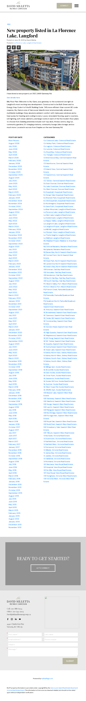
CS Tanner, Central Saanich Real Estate (59, 181)
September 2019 (15, 370)
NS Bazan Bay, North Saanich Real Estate (60, 252)
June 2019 (13, 378)
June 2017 (13, 435)
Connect (64, 5)
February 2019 (14, 390)
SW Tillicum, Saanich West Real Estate (59, 433)
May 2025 (13, 186)
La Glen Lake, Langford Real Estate (58, 215)
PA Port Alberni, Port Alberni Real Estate (60, 287)
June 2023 (13, 252)
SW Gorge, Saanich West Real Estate (58, 404)
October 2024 (15, 206)
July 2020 (13, 347)
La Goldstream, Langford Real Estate (59, 218)
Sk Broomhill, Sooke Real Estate (56, 370)
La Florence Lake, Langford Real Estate (27, 43)
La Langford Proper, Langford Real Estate (60, 226)
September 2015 (15, 493)
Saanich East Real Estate (54, 307)
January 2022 (14, 301)
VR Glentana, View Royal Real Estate (58, 464)
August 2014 (14, 519)
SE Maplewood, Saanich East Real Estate (60, 335)
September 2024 (16, 209)
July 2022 (13, 284)
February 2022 (15, 298)
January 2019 (14, 393)
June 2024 (13, 218)
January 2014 (14, 521)
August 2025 (14, 178)
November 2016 (15, 453)
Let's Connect (43, 568)
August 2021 (14, 312)
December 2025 (15, 166)
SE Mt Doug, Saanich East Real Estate (59, 338)
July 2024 (13, 215)
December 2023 (15, 235)
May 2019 (12, 381)
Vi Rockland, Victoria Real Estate (57, 461)
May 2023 (13, 255)
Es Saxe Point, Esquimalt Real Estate (58, 206)
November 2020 (15, 335)
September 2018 (15, 404)
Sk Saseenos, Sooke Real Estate (56, 378)
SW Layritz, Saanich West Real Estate (59, 407)
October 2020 (15, 338)
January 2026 (14, 163)
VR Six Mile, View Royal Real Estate (57, 470)
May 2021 (12, 321)
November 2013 (15, 527)
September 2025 (16, 175)
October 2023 (14, 241)
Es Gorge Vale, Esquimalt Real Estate (58, 195)
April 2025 (13, 189)
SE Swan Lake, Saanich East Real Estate (60, 350)
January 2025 (14, 198)
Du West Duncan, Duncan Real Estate (59, 189)
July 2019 (12, 375)
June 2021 (13, 318)
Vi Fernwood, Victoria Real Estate (57, 447)
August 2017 (14, 430)
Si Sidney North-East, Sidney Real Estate (60, 352)
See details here (13, 97)
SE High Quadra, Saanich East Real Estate (60, 332)
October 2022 (14, 275)
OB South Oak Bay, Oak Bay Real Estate (60, 281)
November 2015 (15, 487)
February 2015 (14, 513)
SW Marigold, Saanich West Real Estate (59, 410)
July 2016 (12, 464)
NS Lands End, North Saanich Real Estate (60, 264)
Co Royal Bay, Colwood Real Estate (58, 152)
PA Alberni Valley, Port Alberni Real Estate (60, 284)
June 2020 (13, 350)
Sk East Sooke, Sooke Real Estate (57, 372)
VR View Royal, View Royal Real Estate (59, 473)
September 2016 (15, 458)
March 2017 (13, 441)
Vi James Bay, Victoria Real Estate (57, 453)
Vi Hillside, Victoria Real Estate (56, 450)
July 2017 (12, 433)
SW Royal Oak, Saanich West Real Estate (60, 421)
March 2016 (13, 476)
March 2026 (14, 158)
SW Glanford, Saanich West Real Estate (59, 401)
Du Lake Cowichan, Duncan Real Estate (59, 186)
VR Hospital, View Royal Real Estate (58, 467)
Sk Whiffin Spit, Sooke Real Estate (57, 390)
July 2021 (12, 315)
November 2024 (15, 203)
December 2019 (15, 361)
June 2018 (13, 413)
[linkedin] (16, 619)
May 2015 (12, 504)
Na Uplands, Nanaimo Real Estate (57, 249)
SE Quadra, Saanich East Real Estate (58, 344)
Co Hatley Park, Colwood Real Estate (59, 143)
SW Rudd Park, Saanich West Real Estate (60, 424)
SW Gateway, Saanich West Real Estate (60, 398)
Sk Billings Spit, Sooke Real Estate (57, 367)
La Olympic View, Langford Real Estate (59, 232)
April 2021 (13, 324)
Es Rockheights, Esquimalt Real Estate (59, 203)
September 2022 (16, 278)
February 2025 (15, 195)
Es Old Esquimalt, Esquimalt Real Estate (60, 201)
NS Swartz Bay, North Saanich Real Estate (60, 266)
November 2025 (15, 169)
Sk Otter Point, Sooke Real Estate (57, 375)
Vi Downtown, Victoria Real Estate (58, 438)
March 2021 (13, 327)
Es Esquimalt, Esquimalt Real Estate (58, 192)
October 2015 (14, 490)
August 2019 (14, 372)
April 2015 (13, 507)
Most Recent (14, 140)
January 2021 (14, 330)
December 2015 (15, 484)
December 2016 (15, 450)
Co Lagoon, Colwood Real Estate (57, 146)
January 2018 (14, 424)
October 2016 (14, 456)
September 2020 (16, 341)
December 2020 (15, 332)
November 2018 (15, 398)
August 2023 (14, 246)
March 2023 (13, 261)
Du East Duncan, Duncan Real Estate (58, 183)
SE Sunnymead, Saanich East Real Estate (60, 347)
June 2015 (13, 501)
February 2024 (15, 229)
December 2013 (15, 524)
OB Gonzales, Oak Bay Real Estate (57, 272)
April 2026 (13, 155)
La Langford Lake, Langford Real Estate (59, 224)
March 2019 (13, 387)
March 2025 (14, 192)
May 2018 (12, 415)
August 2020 (14, 344)
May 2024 (13, 221)
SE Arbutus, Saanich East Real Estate (59, 309)
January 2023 (14, 266)
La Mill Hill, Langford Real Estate (56, 229)
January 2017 (14, 447)
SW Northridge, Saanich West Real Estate (60, 413)
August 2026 (14, 143)
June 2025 (13, 183)
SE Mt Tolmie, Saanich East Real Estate (59, 341)
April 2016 (13, 473)
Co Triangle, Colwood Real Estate (57, 155)
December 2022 (15, 269)
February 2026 (15, 160)
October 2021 (14, 307)
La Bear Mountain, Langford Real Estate (60, 209)
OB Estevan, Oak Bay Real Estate (57, 269)
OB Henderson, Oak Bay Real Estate (58, 275)
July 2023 (13, 249)
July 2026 (13, 146)
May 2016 (12, 470)
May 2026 (13, 152)
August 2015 (14, 496)
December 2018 (15, 395)
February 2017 (14, 444)
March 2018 (13, 421)
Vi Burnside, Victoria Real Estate (57, 435)
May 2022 (13, 289)
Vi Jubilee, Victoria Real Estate (56, 456)
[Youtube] (20, 619)
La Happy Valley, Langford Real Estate (59, 221)
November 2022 (15, 272)
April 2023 (13, 258)
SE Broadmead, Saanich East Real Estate (60, 312)
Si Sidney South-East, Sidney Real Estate (60, 358)
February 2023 (15, 264)
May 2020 (13, 352)
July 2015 (12, 499)
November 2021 (15, 304)
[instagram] (12, 619)
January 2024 (14, 232)
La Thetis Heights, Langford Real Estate (60, 235)
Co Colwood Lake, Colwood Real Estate (60, 140)
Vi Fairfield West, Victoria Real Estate (59, 444)
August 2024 (14, 212)
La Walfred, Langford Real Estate (57, 238)
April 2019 (13, 384)
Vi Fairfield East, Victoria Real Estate (58, 441)
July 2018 (12, 410)
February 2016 (14, 478)
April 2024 (13, 224)
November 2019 (15, 364)
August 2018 (14, 407)
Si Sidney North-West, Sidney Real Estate (60, 355)
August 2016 (14, 461)
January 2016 (14, 481)
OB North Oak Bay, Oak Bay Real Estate (59, 278)
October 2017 (14, 427)
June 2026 (13, 149)
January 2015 (14, 516)
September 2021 (15, 309)
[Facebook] (8, 619)
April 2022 (13, 292)
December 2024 (15, 201)
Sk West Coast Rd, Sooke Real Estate (59, 387)
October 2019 (14, 367)
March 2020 (14, 358)
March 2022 (13, 295)
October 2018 (14, 401)
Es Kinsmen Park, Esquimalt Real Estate (59, 198)
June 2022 (13, 287)
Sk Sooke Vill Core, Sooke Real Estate (59, 381)
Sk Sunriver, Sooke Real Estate (56, 384)
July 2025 (13, 181)
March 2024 (14, 226)
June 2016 (13, 467)
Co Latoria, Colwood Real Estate (57, 149)
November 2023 (15, 238)
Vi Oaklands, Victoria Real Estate (57, 458)
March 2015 (13, 510)
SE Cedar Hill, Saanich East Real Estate (59, 318)
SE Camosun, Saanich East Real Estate (59, 315)
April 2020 (13, 355)
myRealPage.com (47, 678)
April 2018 (13, 418)
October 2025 (14, 172)
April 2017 (13, 438)
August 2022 (14, 281)
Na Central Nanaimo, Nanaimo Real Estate (60, 246)
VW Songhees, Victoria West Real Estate (60, 476)
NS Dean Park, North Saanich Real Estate (60, 261)
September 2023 (16, 244)
